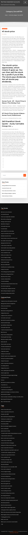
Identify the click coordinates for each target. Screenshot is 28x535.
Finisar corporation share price (7, 411)
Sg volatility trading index (6, 325)
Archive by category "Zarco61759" (16, 15)
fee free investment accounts (10, 2)
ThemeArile (12, 532)
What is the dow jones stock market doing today (11, 512)
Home (6, 15)
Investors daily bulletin (5, 279)
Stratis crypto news (5, 372)
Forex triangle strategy (6, 257)
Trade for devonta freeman (6, 329)
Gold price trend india (5, 353)
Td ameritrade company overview (8, 288)
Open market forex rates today (7, 231)
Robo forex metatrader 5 (6, 421)
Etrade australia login (5, 322)
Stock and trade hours (5, 349)
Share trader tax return (6, 344)
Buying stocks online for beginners (8, 303)
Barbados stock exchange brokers (8, 478)
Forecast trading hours (5, 476)
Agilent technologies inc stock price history (10, 392)
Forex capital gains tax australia (7, 370)
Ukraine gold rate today (6, 337)
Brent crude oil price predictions (7, 438)
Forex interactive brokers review (9, 190)
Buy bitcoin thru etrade (6, 276)
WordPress (15, 531)
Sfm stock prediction (5, 502)
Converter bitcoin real (6, 188)
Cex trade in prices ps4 (5, 317)
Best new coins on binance (6, 212)
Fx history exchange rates (6, 459)
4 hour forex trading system (6, 334)
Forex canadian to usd (5, 252)
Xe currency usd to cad (5, 387)
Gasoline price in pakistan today (7, 267)
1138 (2, 524)
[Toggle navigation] (25, 2)
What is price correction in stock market (9, 521)
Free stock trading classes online (8, 293)
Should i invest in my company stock (8, 356)
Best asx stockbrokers (5, 264)
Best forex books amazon (6, 505)
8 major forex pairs (5, 269)
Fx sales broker (4, 228)
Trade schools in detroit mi (6, 435)
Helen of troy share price (6, 409)
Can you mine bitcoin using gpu (7, 442)
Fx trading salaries (5, 365)
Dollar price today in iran (6, 255)
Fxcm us (2, 380)
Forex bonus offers (5, 423)
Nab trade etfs (4, 341)
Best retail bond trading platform (8, 416)
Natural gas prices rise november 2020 (9, 466)
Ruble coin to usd (4, 519)
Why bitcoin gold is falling (6, 339)
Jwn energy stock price (5, 495)
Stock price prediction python (7, 358)
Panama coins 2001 (5, 414)
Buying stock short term (6, 243)
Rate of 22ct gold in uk (5, 483)
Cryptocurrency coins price (6, 315)
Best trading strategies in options (9, 193)
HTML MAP (16, 532)
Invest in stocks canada (5, 488)
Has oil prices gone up (5, 286)
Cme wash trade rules (5, 226)
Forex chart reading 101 (6, 469)
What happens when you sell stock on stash (10, 514)
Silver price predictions (6, 306)
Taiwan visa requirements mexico (8, 454)
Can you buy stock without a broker (8, 474)
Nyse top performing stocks (6, 399)
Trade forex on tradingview (7, 389)
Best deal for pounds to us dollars (8, 320)
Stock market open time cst (6, 462)
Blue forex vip (4, 332)
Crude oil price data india (6, 245)
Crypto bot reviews (5, 351)
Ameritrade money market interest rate (9, 283)
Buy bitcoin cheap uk (5, 223)
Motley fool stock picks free (6, 259)
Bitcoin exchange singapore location (8, 426)
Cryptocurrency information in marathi (9, 301)
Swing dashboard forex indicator (9, 185)
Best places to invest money (6, 250)
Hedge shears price (5, 313)
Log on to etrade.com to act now (7, 233)
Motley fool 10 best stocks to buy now (8, 445)
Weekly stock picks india (6, 235)
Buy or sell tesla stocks (5, 401)
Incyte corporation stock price (7, 363)
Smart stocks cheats (5, 262)
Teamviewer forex (5, 377)
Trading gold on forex (5, 517)
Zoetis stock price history (7, 196)
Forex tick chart (4, 308)
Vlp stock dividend (5, 464)
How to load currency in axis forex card (9, 238)
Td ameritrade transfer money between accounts (11, 433)
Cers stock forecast (5, 214)
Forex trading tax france (6, 490)
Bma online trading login (6, 219)
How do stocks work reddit (6, 486)
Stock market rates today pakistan (8, 247)
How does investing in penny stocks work (9, 500)
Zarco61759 (4, 28)
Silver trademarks (4, 428)
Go (24, 175)
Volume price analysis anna (6, 419)
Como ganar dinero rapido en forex (8, 509)
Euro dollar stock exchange (6, 240)
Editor (5, 34)
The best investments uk (6, 346)
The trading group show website (8, 271)
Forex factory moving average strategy (9, 375)
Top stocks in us (4, 384)
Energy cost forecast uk (6, 221)
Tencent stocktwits (5, 281)
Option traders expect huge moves (8, 507)
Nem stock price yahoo (5, 394)
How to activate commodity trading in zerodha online (12, 396)
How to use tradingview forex (7, 274)
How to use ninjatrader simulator (8, 216)
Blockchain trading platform (7, 310)
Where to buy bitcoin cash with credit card (9, 450)
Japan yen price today (5, 430)
